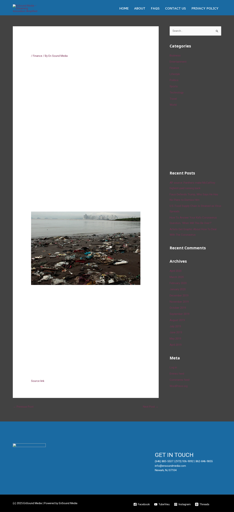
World (173, 104)
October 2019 (178, 307)
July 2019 (175, 326)
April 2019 (176, 344)
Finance (37, 55)
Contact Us (175, 8)
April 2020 (176, 271)
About (139, 8)
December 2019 (179, 295)
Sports (174, 86)
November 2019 (179, 301)
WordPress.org (179, 386)
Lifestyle (175, 74)
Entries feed (177, 373)
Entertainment (178, 61)
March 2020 (177, 277)
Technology (177, 92)
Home (124, 8)
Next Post (150, 406)
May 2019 (175, 338)
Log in (173, 367)
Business (175, 55)
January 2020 (178, 289)
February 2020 (178, 283)
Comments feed (179, 379)
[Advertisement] (197, 138)
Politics (174, 80)
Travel (173, 98)
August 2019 (177, 320)
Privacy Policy (204, 8)
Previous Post (23, 406)
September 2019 (179, 314)
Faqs (155, 8)
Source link (37, 381)
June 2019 (176, 332)
